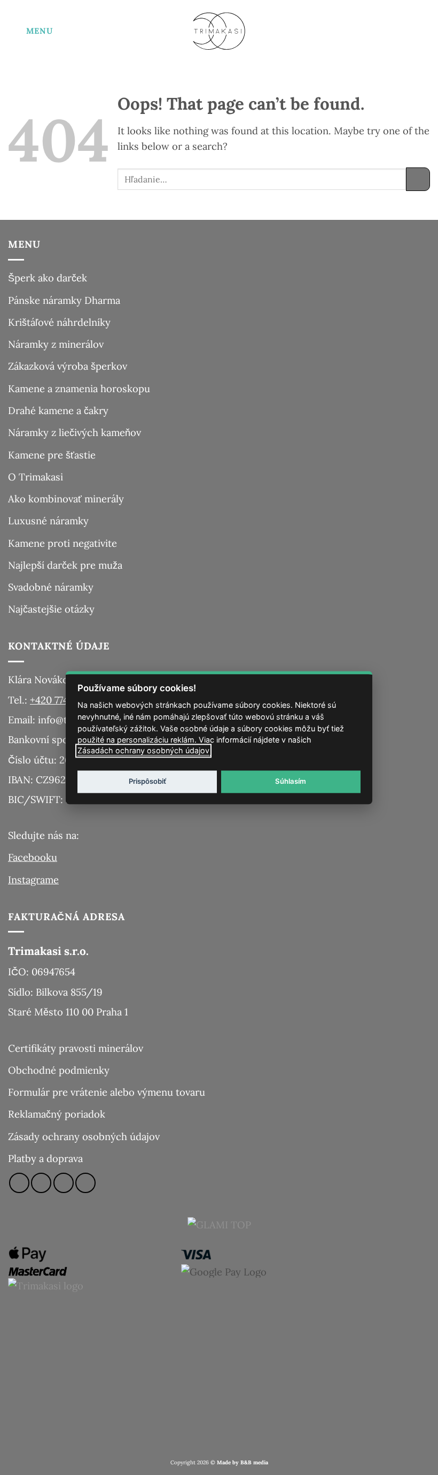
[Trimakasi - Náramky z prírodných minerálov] (219, 31)
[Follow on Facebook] (19, 1183)
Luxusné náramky (48, 520)
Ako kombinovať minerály (66, 498)
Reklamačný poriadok (56, 1113)
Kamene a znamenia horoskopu (79, 388)
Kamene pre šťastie (52, 454)
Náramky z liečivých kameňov (74, 432)
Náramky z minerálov (56, 344)
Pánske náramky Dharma (64, 300)
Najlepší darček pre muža (65, 565)
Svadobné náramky (50, 586)
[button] (30, 31)
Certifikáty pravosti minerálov (75, 1048)
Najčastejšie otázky (51, 608)
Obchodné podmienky (59, 1070)
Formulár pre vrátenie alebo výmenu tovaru (106, 1092)
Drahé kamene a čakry (58, 410)
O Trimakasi (35, 476)
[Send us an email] (63, 1183)
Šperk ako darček (47, 277)
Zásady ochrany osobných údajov (84, 1136)
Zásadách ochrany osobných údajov (143, 750)
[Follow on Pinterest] (85, 1183)
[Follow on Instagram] (41, 1183)
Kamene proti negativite (62, 543)
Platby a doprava (45, 1158)
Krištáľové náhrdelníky (59, 322)
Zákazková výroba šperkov (67, 366)
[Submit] (418, 179)
